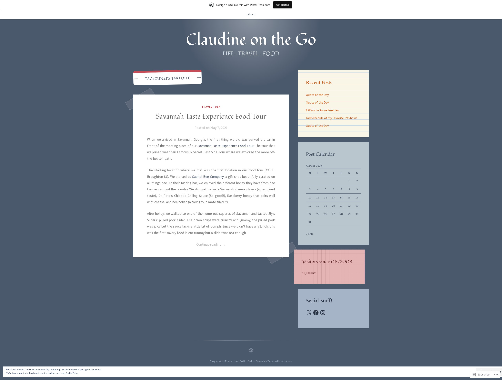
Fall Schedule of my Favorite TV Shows (331, 118)
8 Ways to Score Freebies (322, 110)
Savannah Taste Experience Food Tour (211, 116)
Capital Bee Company (208, 176)
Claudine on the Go (251, 39)
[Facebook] (316, 312)
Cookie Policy (71, 373)
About (251, 14)
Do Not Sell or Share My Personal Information (266, 361)
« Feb (309, 234)
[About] (251, 349)
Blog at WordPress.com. (224, 361)
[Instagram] (323, 312)
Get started (282, 4)
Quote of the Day (317, 95)
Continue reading (186, 245)
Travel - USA (211, 106)
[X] (309, 312)
